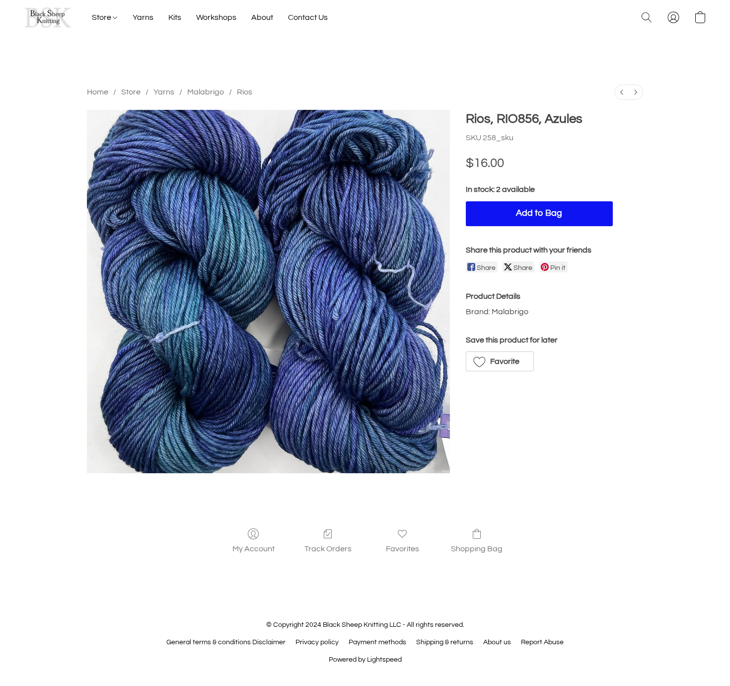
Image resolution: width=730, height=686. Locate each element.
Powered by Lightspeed (365, 659)
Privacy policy (317, 642)
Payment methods (377, 642)
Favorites (402, 549)
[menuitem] (622, 92)
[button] (48, 17)
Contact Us (308, 17)
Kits (174, 17)
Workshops (216, 17)
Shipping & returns (444, 642)
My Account (253, 549)
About (262, 17)
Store (102, 17)
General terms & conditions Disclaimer (226, 642)
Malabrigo (205, 92)
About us (497, 642)
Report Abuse (542, 642)
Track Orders (328, 549)
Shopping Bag (477, 549)
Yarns (143, 17)
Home (97, 92)
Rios (244, 92)
